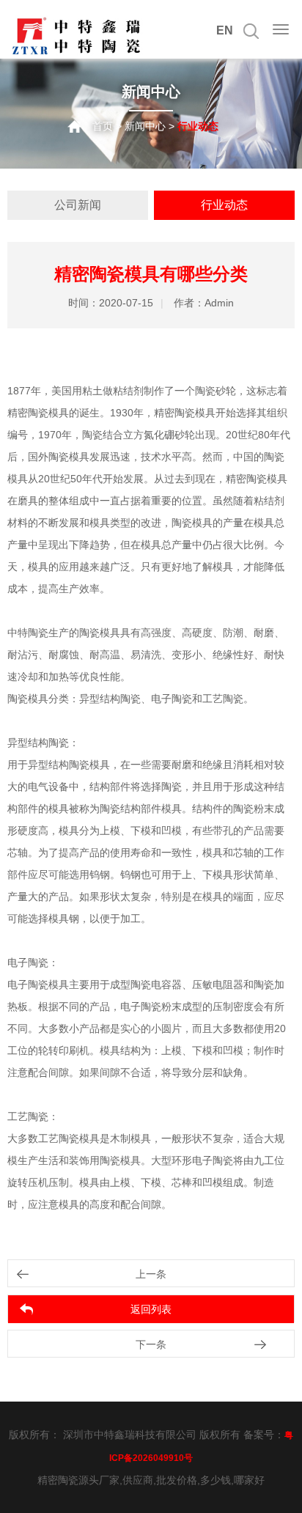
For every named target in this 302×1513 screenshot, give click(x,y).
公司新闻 (77, 205)
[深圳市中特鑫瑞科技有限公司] (77, 53)
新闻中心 (145, 126)
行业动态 (224, 205)
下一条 (151, 1344)
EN (224, 30)
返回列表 (151, 1309)
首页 (102, 126)
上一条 (151, 1274)
